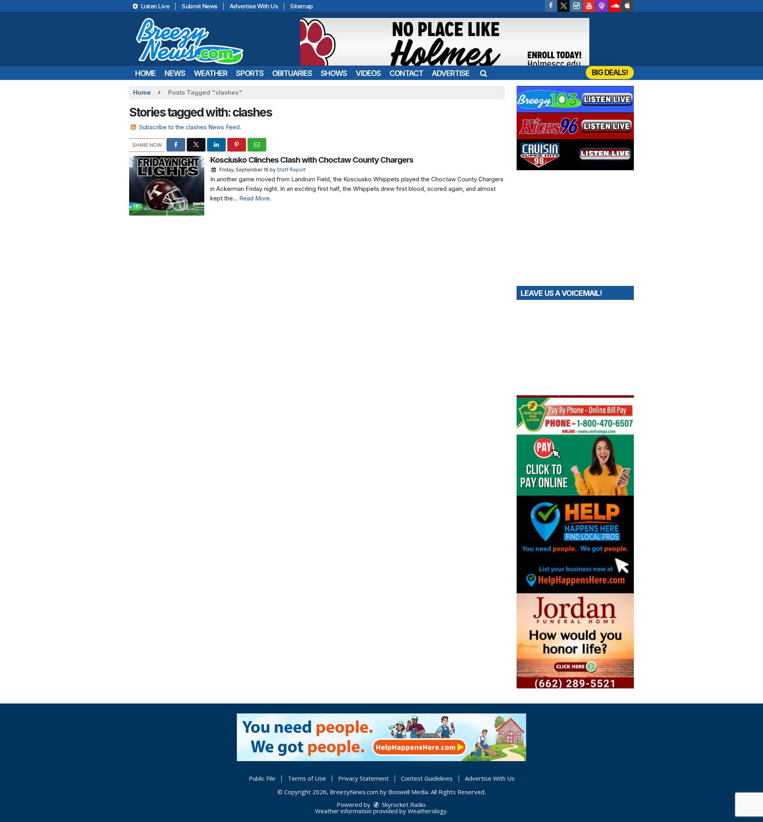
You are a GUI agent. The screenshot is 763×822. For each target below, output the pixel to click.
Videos (368, 73)
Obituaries (292, 73)
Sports (249, 73)
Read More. (255, 198)
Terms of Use (307, 778)
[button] (483, 73)
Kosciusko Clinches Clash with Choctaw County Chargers (311, 160)
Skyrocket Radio (403, 804)
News (175, 73)
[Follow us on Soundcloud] (614, 6)
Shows (334, 73)
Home (145, 73)
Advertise (450, 73)
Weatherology (427, 811)
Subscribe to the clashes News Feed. (190, 127)
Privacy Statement (363, 778)
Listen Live (154, 6)
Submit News (199, 6)
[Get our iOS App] (627, 6)
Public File (262, 778)
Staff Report (291, 170)
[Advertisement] (444, 42)
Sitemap (301, 6)
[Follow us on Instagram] (576, 6)
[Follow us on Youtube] (589, 6)
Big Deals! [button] (610, 72)
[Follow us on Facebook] (551, 6)
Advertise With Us (254, 6)
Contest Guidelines (427, 778)
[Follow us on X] (563, 6)
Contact (406, 73)
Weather (210, 73)
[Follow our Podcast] (602, 6)
